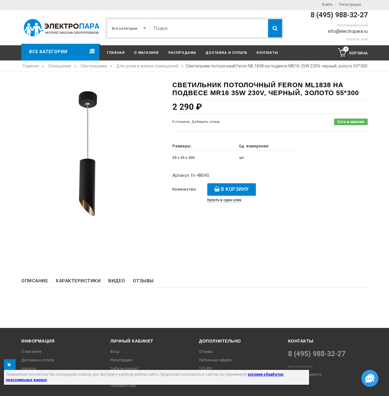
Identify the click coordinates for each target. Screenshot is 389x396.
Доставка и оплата (226, 52)
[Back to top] (6, 385)
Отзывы (143, 281)
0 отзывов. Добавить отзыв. (196, 122)
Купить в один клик (224, 200)
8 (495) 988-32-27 (339, 15)
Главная (116, 52)
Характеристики (78, 281)
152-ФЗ (205, 369)
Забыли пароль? (124, 369)
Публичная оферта (215, 360)
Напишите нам (123, 386)
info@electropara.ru (348, 31)
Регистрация (350, 4)
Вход (114, 352)
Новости (28, 369)
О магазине (146, 52)
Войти (327, 4)
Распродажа (182, 52)
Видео (116, 281)
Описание (34, 281)
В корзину (235, 189)
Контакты (267, 52)
